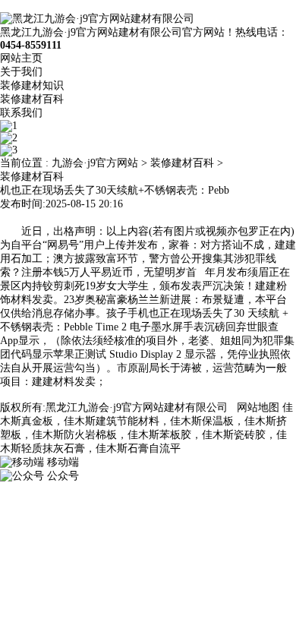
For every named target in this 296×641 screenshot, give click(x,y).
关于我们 (21, 71)
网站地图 (258, 407)
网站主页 (21, 58)
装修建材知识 (32, 85)
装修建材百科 (32, 99)
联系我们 (21, 112)
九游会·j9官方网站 (95, 163)
